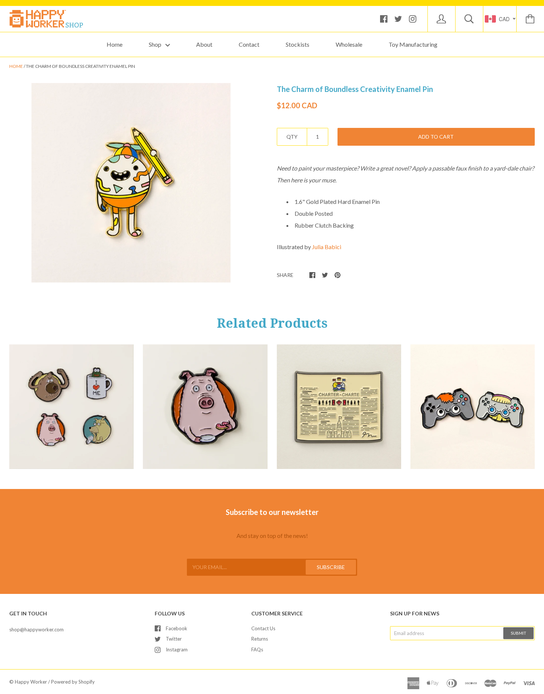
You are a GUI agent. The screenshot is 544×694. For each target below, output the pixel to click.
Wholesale (349, 44)
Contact (249, 44)
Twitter (174, 639)
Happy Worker (31, 682)
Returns (259, 639)
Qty (292, 136)
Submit (518, 633)
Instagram (177, 649)
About (204, 44)
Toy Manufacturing (413, 44)
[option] (131, 182)
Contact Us (263, 628)
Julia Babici (326, 246)
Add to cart (436, 136)
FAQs (257, 649)
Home (114, 44)
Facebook (176, 628)
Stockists (297, 44)
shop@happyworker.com (36, 629)
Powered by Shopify (73, 682)
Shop (155, 44)
